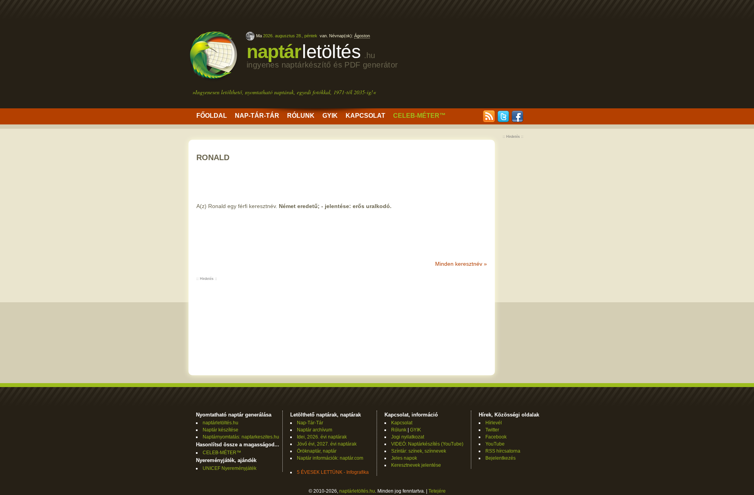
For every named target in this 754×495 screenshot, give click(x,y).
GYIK (330, 115)
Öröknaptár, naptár (317, 451)
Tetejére (437, 491)
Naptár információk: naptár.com (330, 458)
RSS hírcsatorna (502, 451)
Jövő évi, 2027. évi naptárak (327, 444)
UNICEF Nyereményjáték (229, 468)
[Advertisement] (500, 55)
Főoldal (211, 115)
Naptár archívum (314, 430)
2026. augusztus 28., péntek (290, 35)
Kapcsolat (365, 115)
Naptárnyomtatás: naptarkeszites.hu (241, 437)
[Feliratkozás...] (489, 120)
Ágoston (362, 35)
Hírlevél (493, 423)
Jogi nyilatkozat (407, 437)
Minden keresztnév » (461, 264)
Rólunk (301, 115)
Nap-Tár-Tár (257, 115)
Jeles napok (404, 458)
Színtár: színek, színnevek (418, 451)
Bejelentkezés (500, 458)
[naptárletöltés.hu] (213, 80)
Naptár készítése (220, 430)
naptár (322, 55)
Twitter (492, 430)
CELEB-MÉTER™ (419, 115)
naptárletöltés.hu (220, 423)
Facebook (496, 437)
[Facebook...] (517, 120)
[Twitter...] (503, 120)
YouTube (495, 444)
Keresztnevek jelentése (416, 465)
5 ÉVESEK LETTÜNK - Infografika (333, 472)
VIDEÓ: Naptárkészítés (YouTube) (427, 444)
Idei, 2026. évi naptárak (322, 437)
